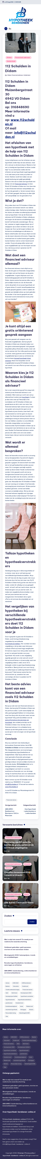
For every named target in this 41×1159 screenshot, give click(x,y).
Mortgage (23, 1009)
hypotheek (25, 397)
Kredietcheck (19, 1003)
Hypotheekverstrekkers (24, 999)
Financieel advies (11, 800)
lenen (21, 1006)
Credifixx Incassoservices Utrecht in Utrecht (17, 873)
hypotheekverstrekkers (12, 644)
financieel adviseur (21, 184)
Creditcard (25, 986)
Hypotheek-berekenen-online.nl (15, 1119)
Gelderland (11, 61)
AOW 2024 (16, 983)
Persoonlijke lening (11, 1013)
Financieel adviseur (22, 57)
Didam (9, 57)
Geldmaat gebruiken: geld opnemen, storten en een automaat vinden (17, 948)
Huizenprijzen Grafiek (11, 996)
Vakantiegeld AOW (24, 1013)
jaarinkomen (9, 1003)
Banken (8, 986)
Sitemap (21, 1153)
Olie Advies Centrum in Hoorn (18, 902)
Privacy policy (30, 1153)
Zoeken (8, 915)
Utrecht (27, 864)
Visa (7, 1016)
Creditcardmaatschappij (12, 989)
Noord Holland (11, 898)
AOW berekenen (26, 983)
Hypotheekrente (10, 999)
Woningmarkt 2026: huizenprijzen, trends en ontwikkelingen (19, 956)
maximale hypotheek (11, 1009)
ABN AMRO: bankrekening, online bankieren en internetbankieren (20, 972)
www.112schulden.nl (11, 787)
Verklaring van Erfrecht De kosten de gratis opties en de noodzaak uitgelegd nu (19, 845)
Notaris (31, 1009)
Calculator (16, 986)
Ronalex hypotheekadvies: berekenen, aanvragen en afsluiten (18, 964)
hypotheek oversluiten (27, 996)
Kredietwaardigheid (11, 1006)
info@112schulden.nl (11, 784)
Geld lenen (14, 993)
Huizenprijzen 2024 (26, 993)
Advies (7, 983)
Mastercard (29, 1006)
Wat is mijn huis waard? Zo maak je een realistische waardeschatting (18, 940)
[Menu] (10, 28)
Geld (7, 993)
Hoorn (26, 894)
